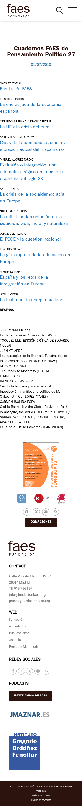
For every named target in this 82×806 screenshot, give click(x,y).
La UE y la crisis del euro (24, 127)
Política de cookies (41, 796)
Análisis (15, 640)
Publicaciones (19, 633)
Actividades (17, 626)
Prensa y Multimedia (24, 647)
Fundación (16, 620)
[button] (59, 10)
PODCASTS (19, 684)
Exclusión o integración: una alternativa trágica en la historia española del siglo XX (31, 172)
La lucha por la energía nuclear (31, 300)
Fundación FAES (16, 89)
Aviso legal (41, 791)
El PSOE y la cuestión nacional (30, 239)
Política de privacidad (41, 800)
